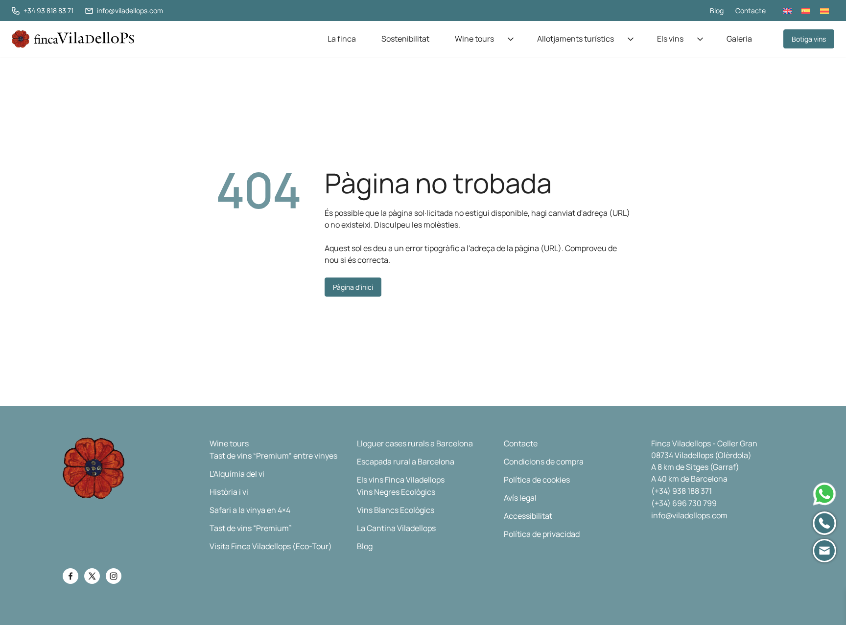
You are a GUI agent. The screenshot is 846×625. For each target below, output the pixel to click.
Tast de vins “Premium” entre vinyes (273, 455)
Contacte (750, 10)
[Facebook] (70, 576)
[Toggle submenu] (510, 39)
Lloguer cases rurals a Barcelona (415, 443)
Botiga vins (809, 39)
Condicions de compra (544, 461)
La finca (342, 38)
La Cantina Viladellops (396, 528)
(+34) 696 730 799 (684, 503)
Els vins (670, 38)
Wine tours (474, 38)
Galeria (739, 38)
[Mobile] (824, 523)
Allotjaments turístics (575, 38)
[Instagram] (113, 576)
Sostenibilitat (405, 38)
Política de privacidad (542, 534)
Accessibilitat (528, 515)
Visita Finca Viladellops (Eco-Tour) (271, 546)
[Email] (824, 550)
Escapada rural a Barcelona (405, 461)
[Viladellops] (73, 39)
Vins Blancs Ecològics (395, 510)
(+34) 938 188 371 (681, 491)
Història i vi (229, 491)
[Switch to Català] (824, 10)
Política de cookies (537, 479)
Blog (717, 10)
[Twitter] (92, 576)
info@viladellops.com (689, 515)
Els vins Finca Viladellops (401, 479)
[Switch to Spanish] (806, 10)
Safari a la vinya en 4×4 (250, 510)
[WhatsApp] (824, 494)
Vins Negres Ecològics (396, 491)
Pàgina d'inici (353, 287)
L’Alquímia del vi (237, 473)
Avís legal (520, 497)
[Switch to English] (787, 10)
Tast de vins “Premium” (251, 528)
